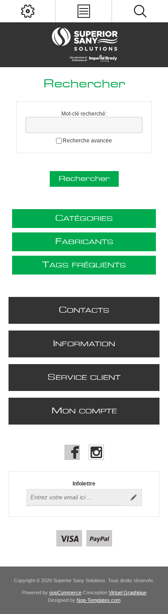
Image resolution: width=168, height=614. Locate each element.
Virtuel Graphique (127, 592)
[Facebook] (72, 452)
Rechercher (84, 179)
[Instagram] (96, 452)
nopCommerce (65, 592)
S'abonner (133, 497)
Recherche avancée (87, 140)
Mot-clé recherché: (84, 114)
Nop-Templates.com (99, 600)
